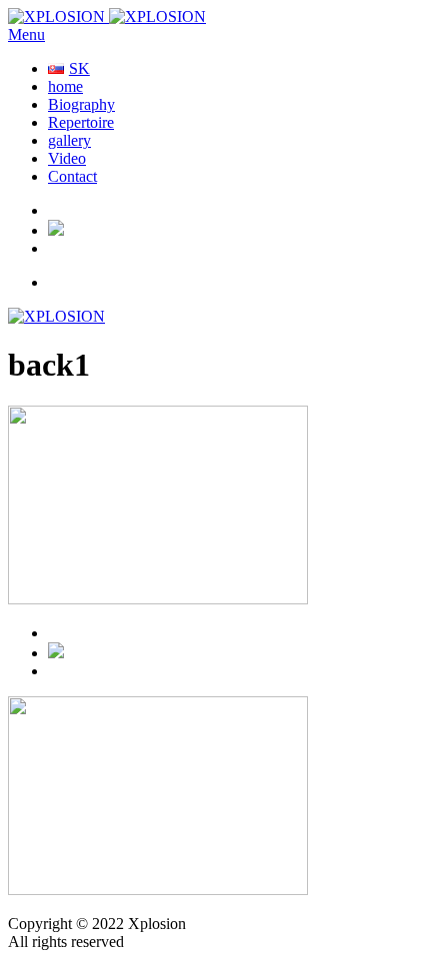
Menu (26, 34)
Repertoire (81, 122)
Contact (72, 176)
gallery (69, 140)
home (65, 86)
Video (67, 158)
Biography (81, 104)
